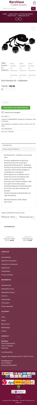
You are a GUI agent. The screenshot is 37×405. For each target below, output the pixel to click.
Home (5, 14)
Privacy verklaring (7, 275)
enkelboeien (15, 124)
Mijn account (5, 324)
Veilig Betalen (5, 271)
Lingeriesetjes (5, 299)
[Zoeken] (33, 8)
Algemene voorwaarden (9, 260)
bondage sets (8, 124)
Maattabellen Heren (7, 289)
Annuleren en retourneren (9, 264)
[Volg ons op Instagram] (17, 397)
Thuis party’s (5, 303)
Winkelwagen (5, 327)
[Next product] (16, 19)
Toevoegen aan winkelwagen (15, 107)
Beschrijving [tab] (7, 145)
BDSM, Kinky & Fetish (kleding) (21, 14)
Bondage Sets (23, 16)
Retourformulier (6, 285)
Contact (3, 331)
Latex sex (4, 296)
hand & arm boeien (24, 124)
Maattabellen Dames (8, 292)
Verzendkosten (6, 257)
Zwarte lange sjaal (27, 238)
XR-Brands (11, 131)
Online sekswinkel (7, 306)
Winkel (3, 320)
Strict (31, 124)
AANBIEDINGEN (12, 119)
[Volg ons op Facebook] (19, 397)
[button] (2, 3)
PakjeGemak (5, 268)
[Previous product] (20, 19)
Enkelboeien (29, 119)
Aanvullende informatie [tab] (11, 149)
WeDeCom (18, 402)
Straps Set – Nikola (9, 238)
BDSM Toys (12, 16)
